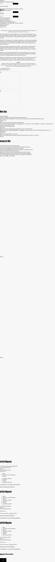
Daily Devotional (10, 2)
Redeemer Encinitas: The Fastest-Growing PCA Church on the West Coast (16, 129)
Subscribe (6, 6)
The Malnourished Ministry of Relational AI (9, 150)
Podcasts (2, 20)
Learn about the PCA (7, 503)
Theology (8, 18)
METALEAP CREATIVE (9, 487)
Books (8, 19)
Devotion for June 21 (5, 69)
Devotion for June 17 (5, 68)
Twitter (5, 22)
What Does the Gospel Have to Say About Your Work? (11, 148)
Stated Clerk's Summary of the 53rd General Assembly (11, 122)
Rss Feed (2, 22)
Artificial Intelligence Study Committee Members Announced (13, 117)
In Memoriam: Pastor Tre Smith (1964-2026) (9, 145)
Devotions (9, 20)
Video (5, 20)
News (1, 18)
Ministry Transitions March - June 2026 (8, 134)
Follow (1, 2)
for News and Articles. (7, 554)
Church (4, 18)
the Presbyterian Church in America (15, 9)
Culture (1, 19)
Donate (4, 2)
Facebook (9, 22)
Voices (5, 19)
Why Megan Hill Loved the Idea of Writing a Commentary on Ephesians (15, 153)
